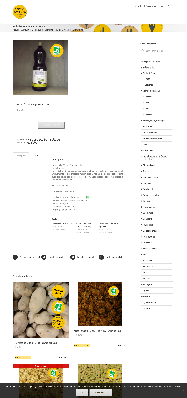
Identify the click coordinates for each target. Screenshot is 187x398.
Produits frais (147, 67)
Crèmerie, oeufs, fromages (153, 120)
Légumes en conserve (153, 177)
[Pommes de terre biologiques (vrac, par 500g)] (41, 310)
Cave (143, 255)
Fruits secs (148, 225)
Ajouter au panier (51, 125)
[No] (183, 390)
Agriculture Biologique (38, 139)
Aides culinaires (150, 249)
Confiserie (147, 219)
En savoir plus (101, 392)
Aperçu (63, 357)
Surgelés (145, 290)
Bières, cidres (149, 266)
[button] (169, 6)
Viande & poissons (151, 91)
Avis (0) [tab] (35, 155)
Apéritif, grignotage (151, 195)
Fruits (147, 79)
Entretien (147, 308)
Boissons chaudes (151, 231)
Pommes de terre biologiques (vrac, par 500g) (36, 343)
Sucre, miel (148, 213)
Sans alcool (148, 260)
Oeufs (145, 144)
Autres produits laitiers (153, 138)
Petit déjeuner (149, 237)
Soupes (146, 201)
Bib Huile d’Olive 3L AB (62, 223)
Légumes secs (149, 183)
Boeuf (147, 103)
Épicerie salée (147, 150)
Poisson (148, 97)
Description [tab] (21, 156)
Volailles (148, 115)
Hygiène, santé (149, 302)
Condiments (54, 139)
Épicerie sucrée (148, 207)
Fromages (147, 126)
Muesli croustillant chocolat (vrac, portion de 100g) (98, 331)
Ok (82, 392)
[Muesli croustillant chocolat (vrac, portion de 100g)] (100, 304)
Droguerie (145, 296)
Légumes (149, 85)
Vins (145, 272)
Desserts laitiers (150, 132)
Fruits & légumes (150, 73)
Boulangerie (146, 284)
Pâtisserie (147, 243)
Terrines (146, 171)
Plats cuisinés (149, 165)
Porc (147, 109)
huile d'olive (32, 142)
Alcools (146, 278)
